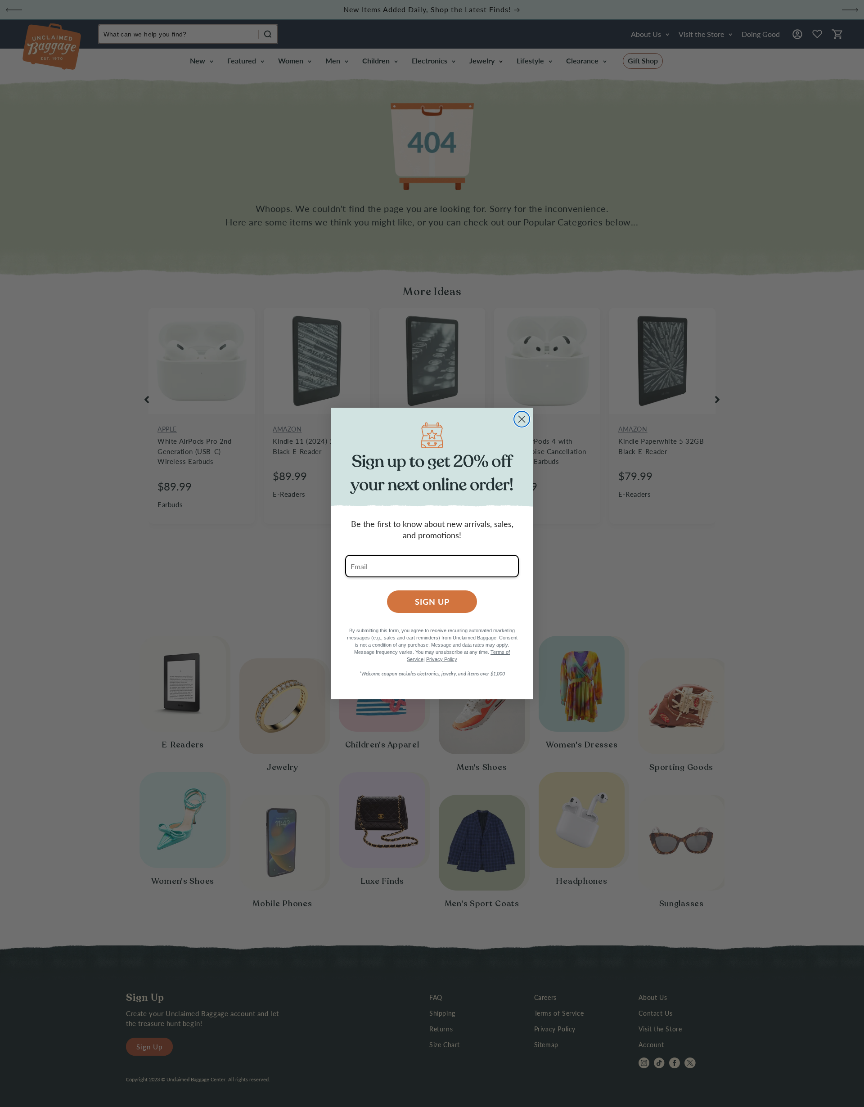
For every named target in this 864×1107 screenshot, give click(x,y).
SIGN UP (432, 601)
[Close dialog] (522, 419)
